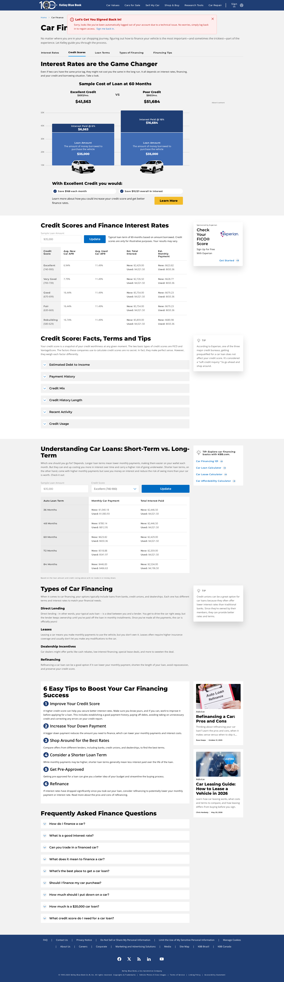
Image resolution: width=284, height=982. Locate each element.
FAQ (45, 939)
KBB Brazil (203, 946)
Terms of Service (177, 975)
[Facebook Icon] (120, 959)
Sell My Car (153, 5)
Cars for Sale (132, 5)
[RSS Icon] (139, 959)
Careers (83, 946)
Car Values (112, 5)
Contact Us (62, 939)
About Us (65, 946)
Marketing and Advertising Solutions (136, 946)
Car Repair (215, 5)
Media (167, 946)
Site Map (184, 946)
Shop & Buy (172, 5)
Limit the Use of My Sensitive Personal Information (186, 939)
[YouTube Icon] (160, 959)
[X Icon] (129, 959)
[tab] (50, 53)
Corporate (101, 946)
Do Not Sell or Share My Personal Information (125, 939)
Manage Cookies (232, 939)
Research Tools (194, 5)
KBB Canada (224, 946)
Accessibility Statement (214, 975)
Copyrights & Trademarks (124, 975)
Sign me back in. (105, 28)
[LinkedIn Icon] (149, 959)
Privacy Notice (84, 939)
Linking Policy (195, 975)
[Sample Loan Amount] (61, 239)
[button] (218, 244)
